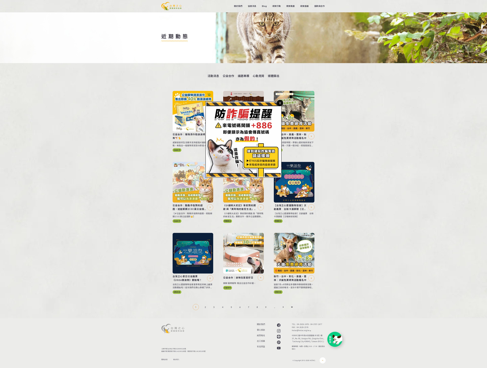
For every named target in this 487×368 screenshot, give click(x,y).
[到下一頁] (283, 307)
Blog (264, 6)
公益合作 (228, 76)
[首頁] (171, 6)
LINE (278, 336)
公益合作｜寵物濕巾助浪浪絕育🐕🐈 (189, 136)
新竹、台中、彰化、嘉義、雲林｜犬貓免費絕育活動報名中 (290, 278)
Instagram (278, 330)
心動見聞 (258, 76)
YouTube (278, 348)
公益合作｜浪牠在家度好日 (238, 277)
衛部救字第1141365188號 (177, 351)
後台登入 (176, 359)
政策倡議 (304, 6)
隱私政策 (164, 359)
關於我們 (238, 6)
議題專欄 (243, 76)
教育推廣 (290, 6)
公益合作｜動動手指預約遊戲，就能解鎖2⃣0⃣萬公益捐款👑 (188, 207)
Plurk (278, 342)
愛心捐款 (261, 329)
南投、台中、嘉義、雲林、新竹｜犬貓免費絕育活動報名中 (290, 136)
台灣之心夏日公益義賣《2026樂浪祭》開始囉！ (187, 278)
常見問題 (261, 346)
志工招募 (261, 340)
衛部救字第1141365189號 (196, 351)
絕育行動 (276, 6)
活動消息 (213, 76)
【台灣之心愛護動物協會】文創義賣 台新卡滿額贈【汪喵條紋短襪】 (290, 207)
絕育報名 (261, 335)
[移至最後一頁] (292, 307)
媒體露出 (273, 76)
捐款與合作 (319, 6)
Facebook (278, 325)
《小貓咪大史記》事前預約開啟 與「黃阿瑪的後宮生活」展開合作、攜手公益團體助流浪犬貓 (239, 207)
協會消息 (252, 6)
